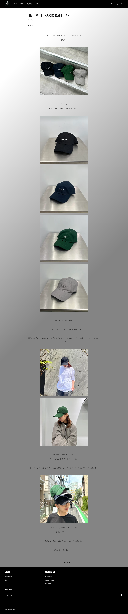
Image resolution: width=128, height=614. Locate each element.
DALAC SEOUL (13, 609)
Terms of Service (49, 580)
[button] (22, 4)
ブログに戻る (65, 562)
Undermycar (8, 576)
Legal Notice (48, 584)
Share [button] (31, 26)
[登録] (38, 595)
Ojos (6, 580)
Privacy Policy (48, 576)
